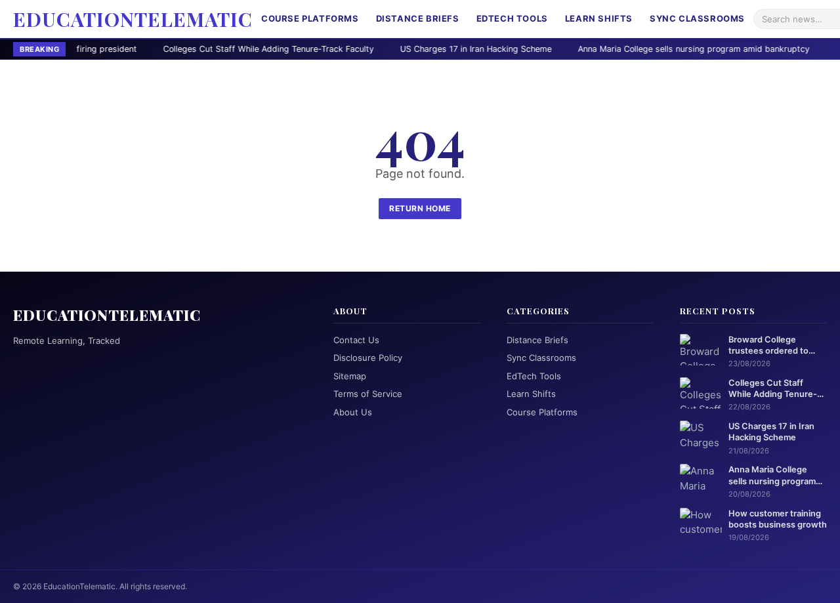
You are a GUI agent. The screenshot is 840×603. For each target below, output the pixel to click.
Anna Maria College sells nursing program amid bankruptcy (647, 49)
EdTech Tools (512, 18)
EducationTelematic (133, 19)
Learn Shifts (599, 18)
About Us (352, 412)
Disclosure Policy (367, 357)
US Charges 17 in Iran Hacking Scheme (429, 49)
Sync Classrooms (697, 18)
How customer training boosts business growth (777, 519)
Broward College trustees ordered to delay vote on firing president (768, 346)
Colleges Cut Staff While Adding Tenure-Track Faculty (221, 49)
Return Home (420, 208)
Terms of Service (367, 393)
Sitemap (349, 376)
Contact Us (356, 340)
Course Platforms (310, 18)
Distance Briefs (417, 18)
